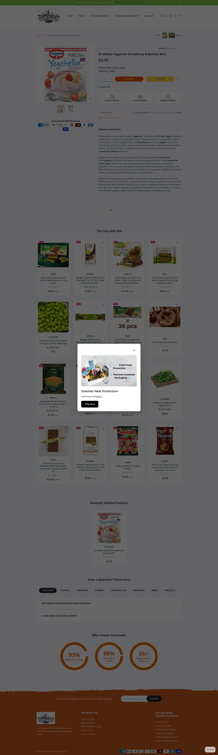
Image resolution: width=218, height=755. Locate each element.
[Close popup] (134, 350)
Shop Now (90, 404)
